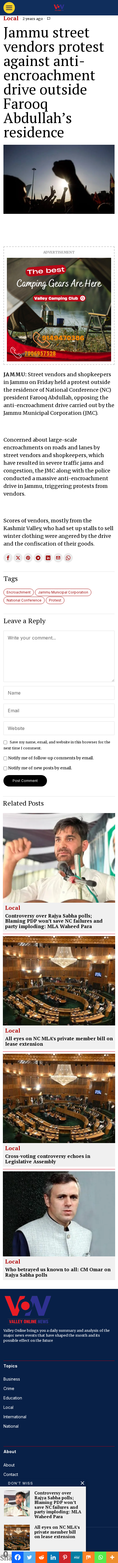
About (9, 1465)
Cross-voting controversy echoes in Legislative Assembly (47, 1159)
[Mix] (88, 1557)
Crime (8, 1388)
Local (11, 18)
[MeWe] (76, 1557)
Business (11, 1379)
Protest (55, 600)
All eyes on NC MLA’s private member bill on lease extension (59, 1041)
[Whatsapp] (100, 1557)
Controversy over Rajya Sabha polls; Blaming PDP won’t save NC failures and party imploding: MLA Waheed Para (54, 921)
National (11, 1426)
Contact (10, 1474)
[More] (112, 1557)
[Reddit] (41, 1557)
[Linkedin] (53, 1557)
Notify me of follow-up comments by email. (51, 758)
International (14, 1416)
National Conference (24, 600)
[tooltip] (8, 557)
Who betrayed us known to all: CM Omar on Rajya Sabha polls (58, 1272)
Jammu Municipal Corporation (63, 592)
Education (12, 1397)
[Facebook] (17, 1557)
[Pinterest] (65, 1557)
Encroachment (19, 592)
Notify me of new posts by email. (40, 768)
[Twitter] (29, 1557)
